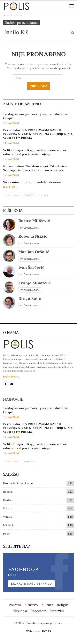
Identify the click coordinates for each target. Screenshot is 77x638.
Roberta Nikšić (32, 236)
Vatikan (7, 517)
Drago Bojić (29, 299)
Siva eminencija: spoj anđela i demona (32, 182)
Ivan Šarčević (31, 267)
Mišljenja (8, 525)
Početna (15, 605)
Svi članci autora (29, 227)
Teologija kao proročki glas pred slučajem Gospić (35, 116)
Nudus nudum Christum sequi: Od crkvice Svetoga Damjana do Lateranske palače (35, 168)
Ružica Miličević (34, 221)
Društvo (8, 500)
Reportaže (39, 611)
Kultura (7, 508)
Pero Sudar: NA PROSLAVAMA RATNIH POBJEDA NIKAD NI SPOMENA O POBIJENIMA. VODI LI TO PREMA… (38, 134)
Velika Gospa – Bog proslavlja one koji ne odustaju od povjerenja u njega (35, 152)
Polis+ (7, 533)
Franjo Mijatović (34, 283)
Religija (8, 492)
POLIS (46, 631)
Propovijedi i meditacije (18, 483)
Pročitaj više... (11, 376)
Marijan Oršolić (33, 252)
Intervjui (57, 611)
